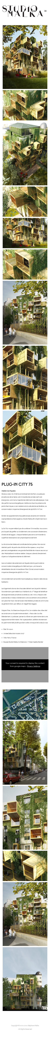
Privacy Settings (33, 666)
